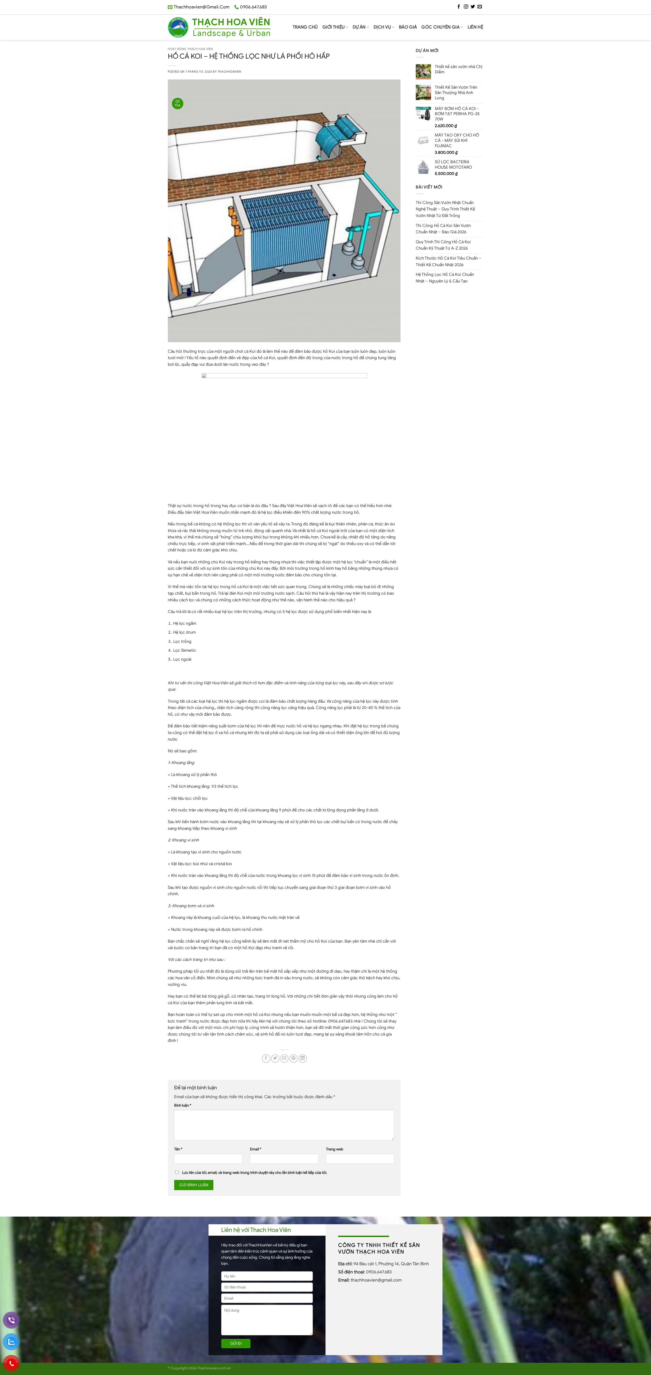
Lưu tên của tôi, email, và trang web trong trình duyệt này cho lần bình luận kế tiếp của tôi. (254, 1172)
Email (255, 1149)
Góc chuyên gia (440, 27)
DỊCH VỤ (382, 27)
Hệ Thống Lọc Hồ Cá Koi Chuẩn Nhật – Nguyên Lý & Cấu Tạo (445, 278)
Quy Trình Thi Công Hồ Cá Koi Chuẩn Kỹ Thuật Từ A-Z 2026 (443, 245)
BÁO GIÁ (408, 27)
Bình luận (182, 1105)
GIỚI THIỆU (333, 27)
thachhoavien (229, 71)
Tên (178, 1149)
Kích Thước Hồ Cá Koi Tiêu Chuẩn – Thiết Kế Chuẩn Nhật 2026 (448, 261)
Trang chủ (305, 27)
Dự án (359, 27)
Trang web (334, 1149)
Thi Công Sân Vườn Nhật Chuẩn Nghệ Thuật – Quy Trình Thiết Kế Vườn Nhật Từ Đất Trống (445, 209)
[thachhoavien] (219, 27)
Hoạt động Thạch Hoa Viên (190, 49)
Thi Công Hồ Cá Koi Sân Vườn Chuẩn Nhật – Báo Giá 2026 (443, 229)
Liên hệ (475, 27)
